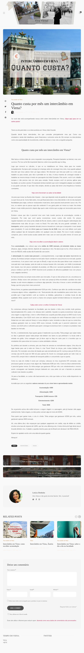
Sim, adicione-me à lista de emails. (18, 614)
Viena (31, 540)
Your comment (11, 570)
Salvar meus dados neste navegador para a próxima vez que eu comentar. (28, 601)
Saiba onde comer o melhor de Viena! (46, 305)
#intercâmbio (24, 445)
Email (32, 589)
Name (9, 589)
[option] (15, 535)
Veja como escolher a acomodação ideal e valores (46, 242)
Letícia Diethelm (19, 112)
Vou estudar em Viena (16, 99)
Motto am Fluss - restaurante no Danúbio (49, 473)
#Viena (35, 445)
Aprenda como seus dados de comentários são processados (56, 620)
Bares (59, 471)
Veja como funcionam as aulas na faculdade (46, 193)
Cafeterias (25, 459)
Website (55, 589)
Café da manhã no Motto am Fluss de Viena (35, 461)
